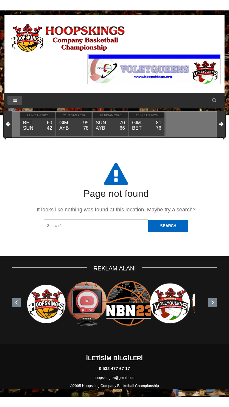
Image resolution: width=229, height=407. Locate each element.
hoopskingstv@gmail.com (114, 378)
